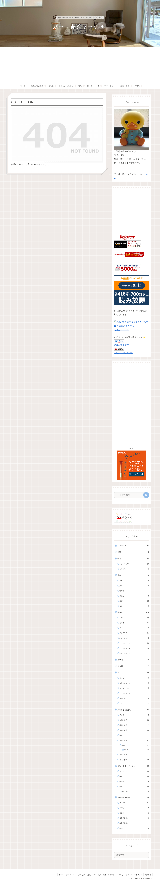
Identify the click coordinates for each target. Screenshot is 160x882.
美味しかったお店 (84, 875)
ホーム (61, 875)
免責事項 (148, 875)
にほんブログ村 (121, 330)
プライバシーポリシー (134, 875)
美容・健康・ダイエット (107, 875)
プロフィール (71, 875)
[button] (146, 495)
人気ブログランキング (123, 353)
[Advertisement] (80, 64)
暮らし (121, 875)
